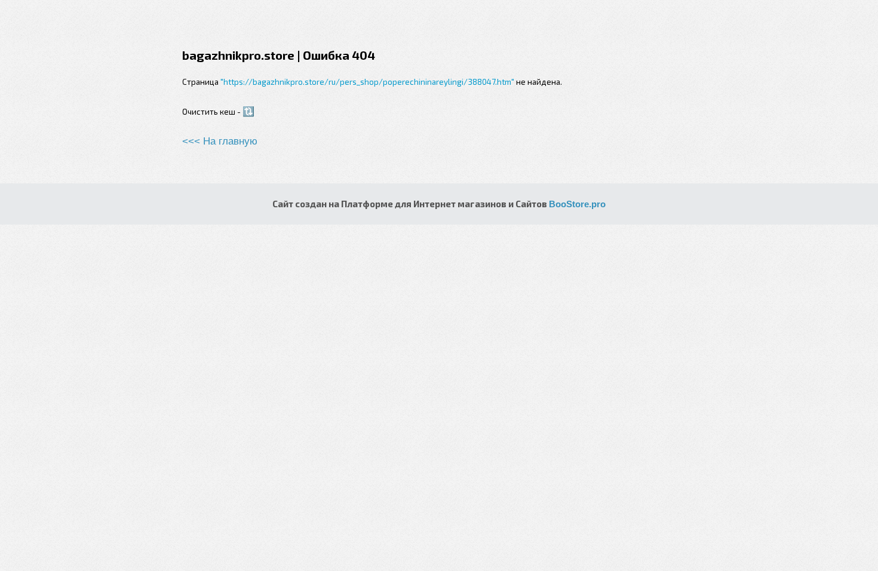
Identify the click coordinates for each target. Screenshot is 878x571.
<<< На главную (219, 141)
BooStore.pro (577, 204)
